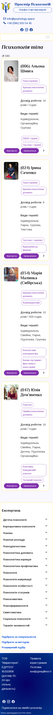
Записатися (30, 150)
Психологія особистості (18, 586)
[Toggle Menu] (48, 37)
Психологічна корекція (17, 559)
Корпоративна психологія (19, 526)
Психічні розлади (14, 539)
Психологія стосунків (16, 592)
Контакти (12, 150)
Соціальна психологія (17, 619)
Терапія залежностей (16, 625)
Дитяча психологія (15, 520)
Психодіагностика (14, 546)
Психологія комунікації (17, 579)
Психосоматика (12, 599)
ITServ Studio (26, 713)
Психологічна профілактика (20, 566)
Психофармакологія (15, 605)
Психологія (10, 572)
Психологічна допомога (18, 553)
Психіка (8, 533)
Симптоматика (12, 612)
